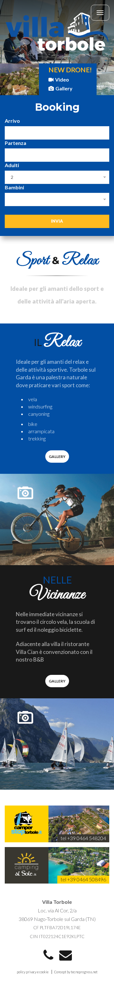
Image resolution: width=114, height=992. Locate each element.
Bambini (14, 187)
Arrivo (12, 121)
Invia (57, 221)
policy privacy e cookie (32, 972)
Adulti (12, 165)
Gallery (64, 88)
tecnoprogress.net (84, 972)
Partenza (15, 143)
